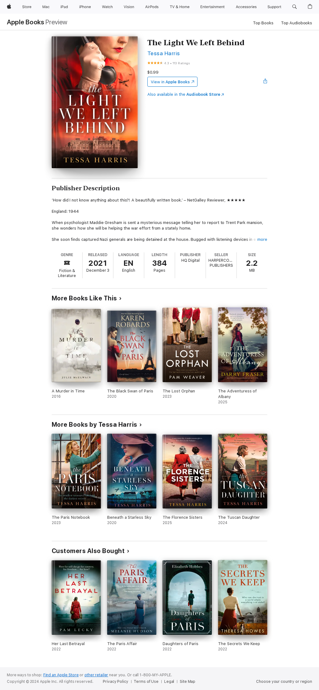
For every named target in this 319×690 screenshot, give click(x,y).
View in (170, 82)
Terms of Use (146, 681)
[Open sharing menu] (265, 82)
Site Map (187, 681)
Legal (169, 681)
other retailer (96, 675)
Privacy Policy (115, 681)
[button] (294, 7)
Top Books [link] (263, 23)
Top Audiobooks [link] (296, 23)
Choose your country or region (284, 681)
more (262, 239)
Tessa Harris (163, 53)
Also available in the (183, 94)
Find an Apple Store (61, 675)
